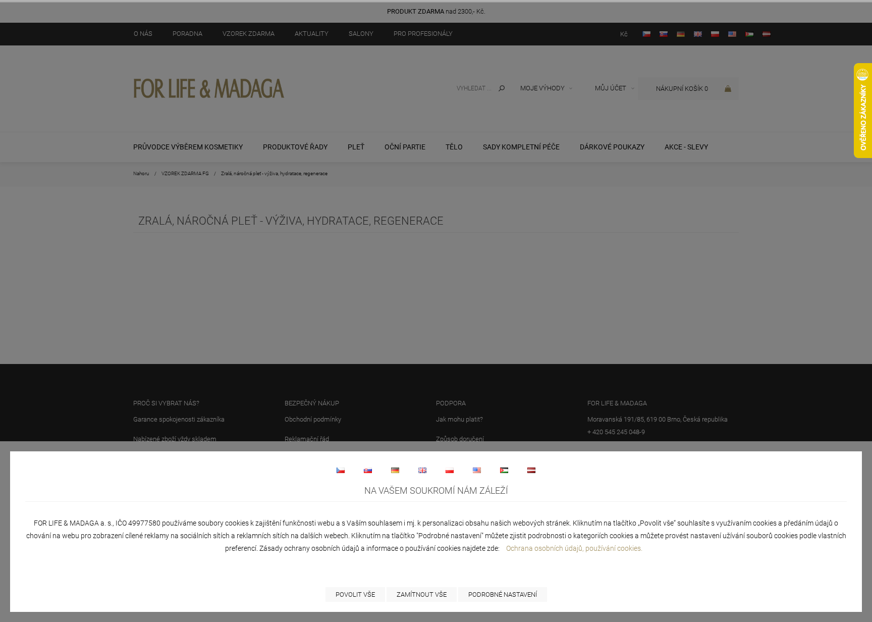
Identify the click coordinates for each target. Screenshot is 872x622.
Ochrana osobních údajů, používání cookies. (574, 548)
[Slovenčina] (368, 470)
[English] (422, 470)
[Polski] (450, 470)
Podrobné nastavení (502, 594)
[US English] (477, 470)
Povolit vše (355, 594)
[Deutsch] (395, 470)
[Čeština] (341, 470)
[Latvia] (531, 470)
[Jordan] (504, 470)
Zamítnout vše (422, 594)
